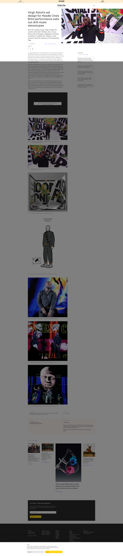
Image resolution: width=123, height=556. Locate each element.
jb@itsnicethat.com (74, 427)
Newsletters (72, 540)
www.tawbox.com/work (34, 422)
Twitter (57, 536)
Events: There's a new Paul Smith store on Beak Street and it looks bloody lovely (84, 79)
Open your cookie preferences (47, 104)
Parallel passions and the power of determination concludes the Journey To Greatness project (86, 85)
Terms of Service (73, 536)
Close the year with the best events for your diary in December (85, 67)
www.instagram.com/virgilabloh (36, 423)
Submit (70, 532)
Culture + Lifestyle (45, 534)
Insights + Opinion (45, 530)
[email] (68, 413)
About (70, 530)
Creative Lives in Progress (88, 532)
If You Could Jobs (87, 533)
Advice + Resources (46, 533)
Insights (71, 539)
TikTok (57, 532)
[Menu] (94, 6)
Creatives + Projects (46, 532)
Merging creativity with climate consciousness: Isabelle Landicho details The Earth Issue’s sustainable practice (85, 60)
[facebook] (63, 413)
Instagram (58, 530)
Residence (85, 530)
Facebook (58, 535)
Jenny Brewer (32, 43)
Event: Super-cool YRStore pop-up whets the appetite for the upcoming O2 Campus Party (85, 72)
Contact (71, 533)
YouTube (57, 534)
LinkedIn (57, 533)
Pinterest (57, 538)
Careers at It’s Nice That (74, 534)
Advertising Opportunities (74, 538)
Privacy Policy (72, 535)
